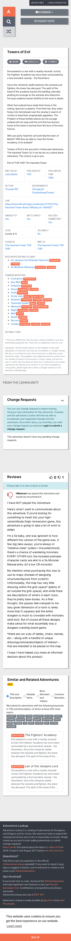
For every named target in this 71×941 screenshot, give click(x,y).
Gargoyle (16, 285)
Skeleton (16, 299)
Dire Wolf (16, 282)
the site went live (54, 850)
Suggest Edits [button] (46, 21)
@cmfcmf (49, 900)
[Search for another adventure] (9, 22)
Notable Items (31, 696)
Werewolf (16, 306)
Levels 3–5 (33, 61)
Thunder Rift (11, 189)
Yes (7, 218)
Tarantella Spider (20, 303)
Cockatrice (17, 278)
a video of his (54, 847)
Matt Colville (9, 847)
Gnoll (14, 292)
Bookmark (44, 12)
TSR (29, 174)
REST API (39, 894)
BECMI (15, 61)
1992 (50, 177)
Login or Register (57, 3)
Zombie (15, 324)
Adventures (37, 3)
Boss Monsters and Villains (45, 695)
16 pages (52, 61)
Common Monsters (59, 696)
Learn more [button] (14, 926)
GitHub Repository (25, 870)
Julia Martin (11, 174)
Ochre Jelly (17, 296)
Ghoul (14, 289)
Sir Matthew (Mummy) (23, 267)
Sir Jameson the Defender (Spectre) (30, 260)
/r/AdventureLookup (13, 864)
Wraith (14, 317)
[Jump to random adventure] (9, 32)
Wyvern (15, 320)
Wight (14, 310)
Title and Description (16, 696)
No (39, 233)
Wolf (13, 313)
